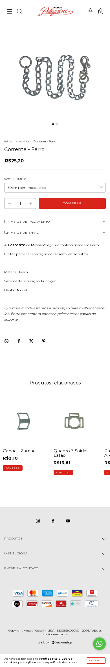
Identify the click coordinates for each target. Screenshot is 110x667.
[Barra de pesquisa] (19, 12)
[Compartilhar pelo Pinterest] (43, 341)
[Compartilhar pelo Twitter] (31, 341)
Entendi (96, 660)
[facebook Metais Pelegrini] (53, 521)
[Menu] (9, 12)
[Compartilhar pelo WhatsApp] (6, 341)
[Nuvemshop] (55, 643)
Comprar (13, 468)
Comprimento (15, 178)
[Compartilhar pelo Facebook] (19, 341)
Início (8, 141)
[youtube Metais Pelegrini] (68, 521)
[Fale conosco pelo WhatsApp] (99, 643)
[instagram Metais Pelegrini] (38, 521)
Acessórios (23, 141)
